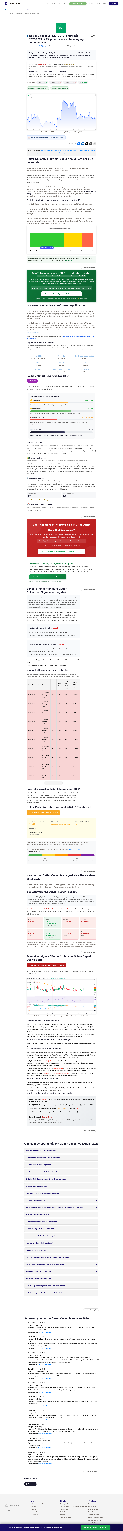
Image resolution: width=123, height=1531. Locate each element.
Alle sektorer (31, 1484)
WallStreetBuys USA (94, 1520)
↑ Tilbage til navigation (89, 267)
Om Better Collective (69, 150)
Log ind (113, 3)
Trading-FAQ (64, 1504)
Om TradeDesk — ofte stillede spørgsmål (73, 1506)
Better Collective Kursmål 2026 (51, 150)
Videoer (33, 1506)
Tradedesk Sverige (94, 1514)
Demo (91, 3)
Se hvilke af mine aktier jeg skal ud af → (47, 577)
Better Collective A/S (32, 13)
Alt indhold (34, 1514)
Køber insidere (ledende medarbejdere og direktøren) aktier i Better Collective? (54, 1207)
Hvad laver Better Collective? (36, 1250)
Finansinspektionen (32, 48)
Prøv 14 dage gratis (78, 3)
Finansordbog (64, 1509)
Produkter (34, 1509)
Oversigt (11, 13)
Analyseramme (31, 46)
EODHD (68, 46)
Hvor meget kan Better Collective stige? (40, 1236)
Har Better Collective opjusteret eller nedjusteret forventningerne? (50, 1257)
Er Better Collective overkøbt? (37, 1186)
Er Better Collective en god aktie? (38, 1214)
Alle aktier (19, 13)
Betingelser (92, 1506)
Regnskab (38, 153)
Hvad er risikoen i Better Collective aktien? (41, 1172)
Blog (104, 3)
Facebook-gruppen (37, 1512)
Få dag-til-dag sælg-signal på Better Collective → (61, 551)
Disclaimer (91, 1512)
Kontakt (62, 1514)
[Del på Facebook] (78, 143)
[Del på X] (86, 143)
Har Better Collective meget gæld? (38, 1278)
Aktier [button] (64, 4)
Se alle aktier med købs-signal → (38, 88)
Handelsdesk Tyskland (95, 1517)
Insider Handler (84, 150)
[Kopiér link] (94, 143)
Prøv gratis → (69, 260)
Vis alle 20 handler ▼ (53, 783)
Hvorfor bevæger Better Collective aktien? (41, 1229)
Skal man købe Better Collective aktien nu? (41, 1150)
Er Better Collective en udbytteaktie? (39, 1165)
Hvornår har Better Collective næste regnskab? (43, 1193)
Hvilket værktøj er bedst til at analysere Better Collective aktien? (49, 1293)
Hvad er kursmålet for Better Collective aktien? (43, 1157)
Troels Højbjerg (41, 46)
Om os (90, 1504)
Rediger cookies (65, 1517)
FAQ (58, 153)
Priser (98, 3)
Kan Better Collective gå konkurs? (38, 1271)
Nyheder (65, 153)
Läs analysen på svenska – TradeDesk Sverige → (23, 9)
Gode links (63, 1512)
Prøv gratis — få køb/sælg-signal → (95, 1527)
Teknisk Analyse (50, 153)
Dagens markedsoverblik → (60, 88)
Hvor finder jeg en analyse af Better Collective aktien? (45, 1286)
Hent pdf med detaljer (45, 1332)
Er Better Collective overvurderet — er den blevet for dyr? (47, 1179)
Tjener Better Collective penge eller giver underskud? (45, 1264)
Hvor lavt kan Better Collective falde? (39, 1243)
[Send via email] (90, 143)
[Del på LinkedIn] (82, 143)
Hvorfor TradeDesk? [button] (53, 4)
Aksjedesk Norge (93, 1522)
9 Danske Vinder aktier (38, 1504)
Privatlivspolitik (93, 1509)
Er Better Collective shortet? (36, 1200)
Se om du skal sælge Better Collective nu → (61, 294)
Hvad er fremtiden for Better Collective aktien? (42, 1222)
